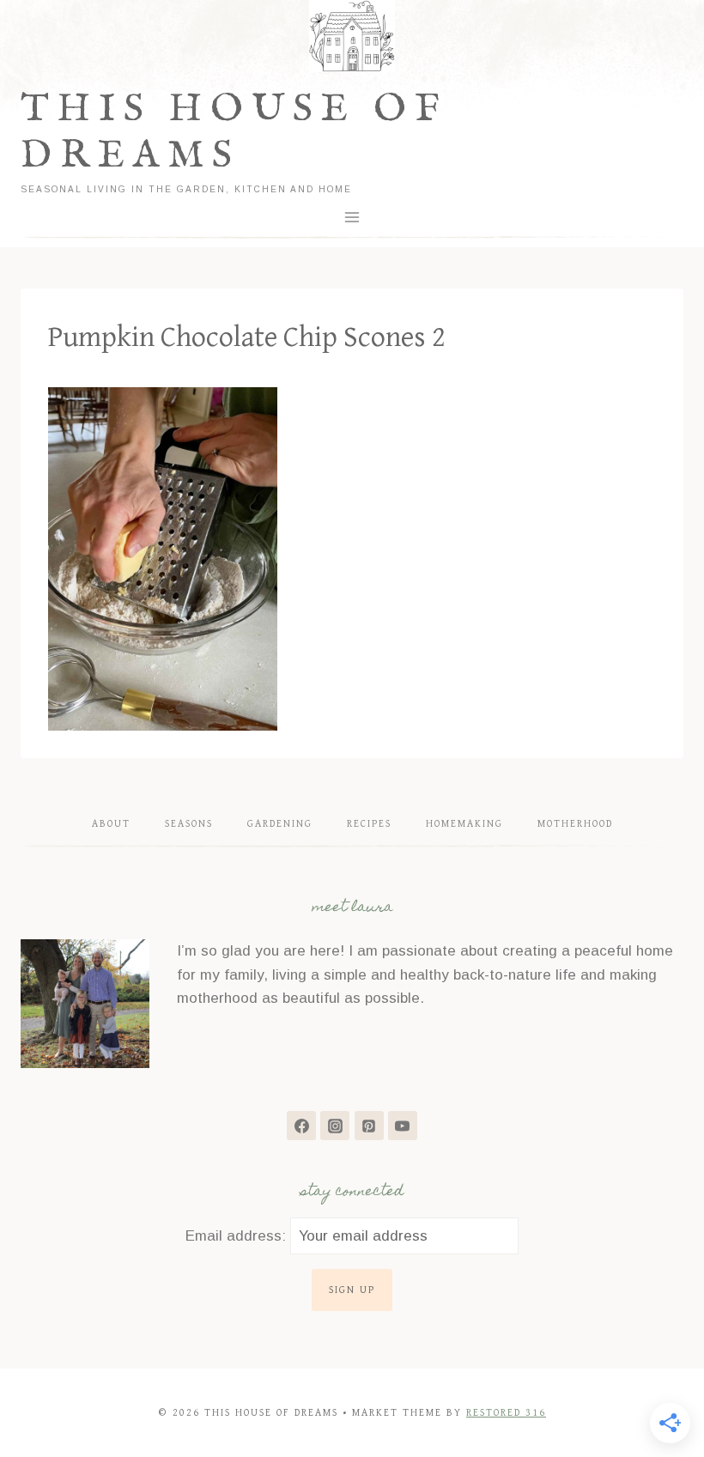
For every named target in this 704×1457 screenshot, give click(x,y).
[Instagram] (334, 1125)
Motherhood (575, 823)
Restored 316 (506, 1412)
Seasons (189, 823)
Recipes (369, 823)
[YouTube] (402, 1125)
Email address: (237, 1236)
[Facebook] (301, 1125)
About (111, 823)
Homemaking (464, 823)
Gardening (280, 823)
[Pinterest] (369, 1125)
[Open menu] (352, 216)
